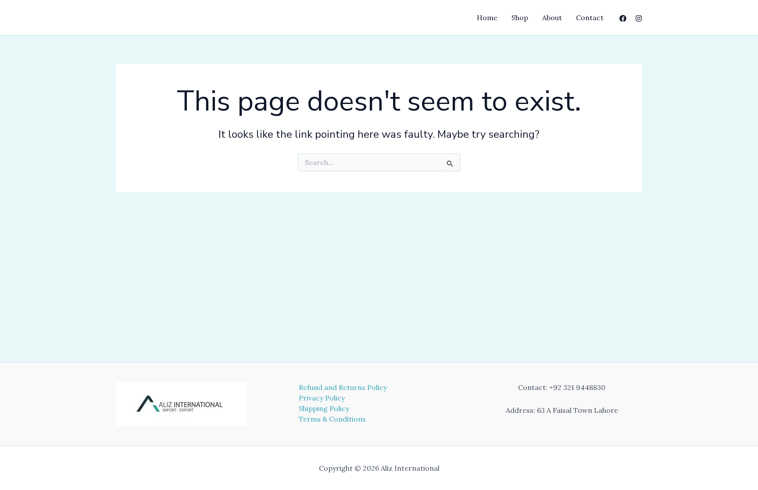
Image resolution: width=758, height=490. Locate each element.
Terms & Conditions (332, 419)
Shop (519, 17)
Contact (590, 17)
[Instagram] (638, 18)
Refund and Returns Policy (343, 387)
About (552, 17)
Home (487, 17)
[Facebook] (622, 18)
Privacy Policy (322, 397)
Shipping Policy (324, 408)
